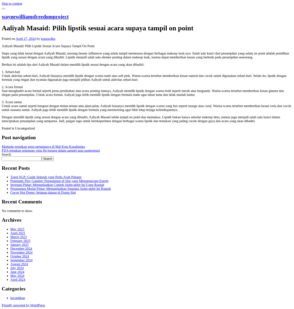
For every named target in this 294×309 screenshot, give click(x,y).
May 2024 (17, 276)
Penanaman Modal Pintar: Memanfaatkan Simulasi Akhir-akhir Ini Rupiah (60, 188)
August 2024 (19, 264)
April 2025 (17, 233)
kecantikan (17, 298)
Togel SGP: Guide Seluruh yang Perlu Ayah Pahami (45, 177)
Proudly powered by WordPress (23, 305)
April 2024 (17, 279)
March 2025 (18, 237)
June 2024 (17, 272)
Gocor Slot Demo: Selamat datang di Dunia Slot (43, 192)
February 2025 (20, 241)
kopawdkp (48, 39)
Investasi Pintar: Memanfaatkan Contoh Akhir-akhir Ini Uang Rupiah (57, 185)
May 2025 (17, 229)
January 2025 (19, 245)
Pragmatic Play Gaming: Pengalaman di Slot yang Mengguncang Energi (59, 181)
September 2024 (21, 260)
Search (6, 154)
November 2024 (21, 252)
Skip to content (12, 3)
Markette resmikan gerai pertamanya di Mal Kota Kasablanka (43, 146)
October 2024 (19, 256)
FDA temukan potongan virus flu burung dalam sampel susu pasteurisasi (51, 150)
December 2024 (21, 248)
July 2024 (17, 268)
